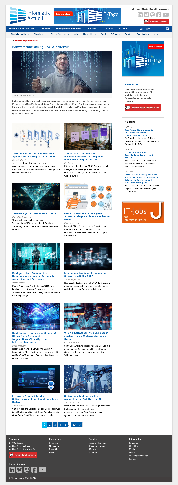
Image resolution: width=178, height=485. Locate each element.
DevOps (128, 34)
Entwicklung (54, 449)
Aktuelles (93, 28)
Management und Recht (69, 28)
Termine (108, 28)
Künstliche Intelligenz (19, 34)
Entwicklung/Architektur (22, 28)
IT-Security (115, 34)
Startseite (53, 443)
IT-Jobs (123, 28)
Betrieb (46, 28)
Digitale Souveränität (60, 34)
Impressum (164, 9)
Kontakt (153, 9)
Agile (76, 34)
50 (74, 424)
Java (156, 34)
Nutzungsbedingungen (139, 455)
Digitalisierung (40, 34)
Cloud (103, 34)
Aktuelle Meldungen (98, 443)
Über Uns (133, 446)
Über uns (136, 9)
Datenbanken (143, 34)
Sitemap (93, 452)
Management (55, 446)
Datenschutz (135, 452)
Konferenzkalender (97, 446)
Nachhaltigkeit (89, 34)
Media (145, 9)
